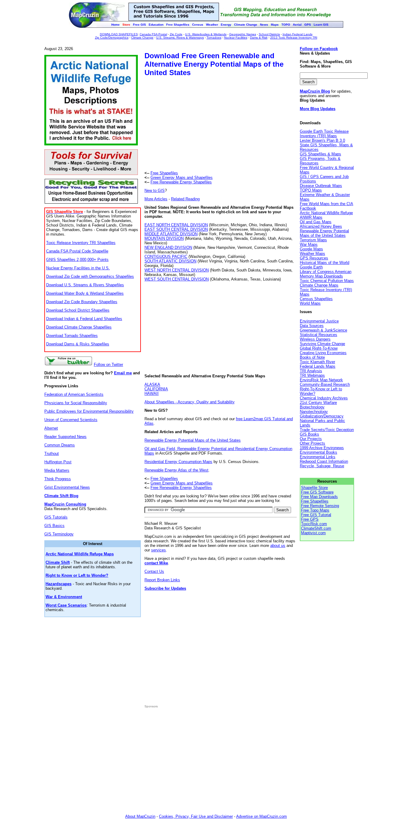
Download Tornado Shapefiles (72, 335)
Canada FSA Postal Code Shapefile (77, 251)
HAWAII (151, 393)
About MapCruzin (140, 816)
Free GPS (310, 519)
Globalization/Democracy (322, 416)
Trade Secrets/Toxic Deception (327, 429)
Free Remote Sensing (320, 505)
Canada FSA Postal (153, 34)
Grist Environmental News (67, 487)
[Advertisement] (195, 124)
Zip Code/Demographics (111, 37)
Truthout (51, 453)
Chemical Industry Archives (324, 398)
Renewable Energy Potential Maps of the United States (192, 440)
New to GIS (154, 190)
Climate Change (142, 37)
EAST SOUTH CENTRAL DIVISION (176, 229)
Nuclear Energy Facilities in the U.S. (78, 268)
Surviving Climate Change (322, 343)
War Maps (309, 244)
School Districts (269, 34)
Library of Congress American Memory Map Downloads (325, 273)
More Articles (155, 199)
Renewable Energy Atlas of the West (176, 470)
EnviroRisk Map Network (321, 380)
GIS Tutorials (56, 517)
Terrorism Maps (313, 240)
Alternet (51, 428)
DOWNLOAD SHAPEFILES (119, 34)
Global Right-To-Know (319, 348)
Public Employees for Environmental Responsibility (89, 411)
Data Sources (312, 325)
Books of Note (312, 357)
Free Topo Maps (315, 510)
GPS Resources (314, 258)
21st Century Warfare (318, 402)
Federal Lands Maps (317, 366)
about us (277, 545)
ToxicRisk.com (314, 524)
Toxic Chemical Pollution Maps (327, 280)
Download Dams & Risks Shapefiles (77, 344)
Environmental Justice (319, 321)
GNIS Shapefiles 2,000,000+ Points (77, 259)
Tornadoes (214, 37)
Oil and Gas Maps (315, 222)
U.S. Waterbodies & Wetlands (206, 34)
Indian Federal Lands (297, 34)
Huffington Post (57, 462)
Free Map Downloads (319, 496)
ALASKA (152, 384)
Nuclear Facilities (235, 37)
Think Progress (57, 479)
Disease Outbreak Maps (321, 185)
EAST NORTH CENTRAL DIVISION (176, 225)
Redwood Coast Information (324, 461)
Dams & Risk (259, 37)
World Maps (310, 303)
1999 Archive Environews (322, 448)
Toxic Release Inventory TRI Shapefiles (81, 242)
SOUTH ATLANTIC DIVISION (170, 261)
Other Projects (312, 443)
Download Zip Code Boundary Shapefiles (81, 302)
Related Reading (185, 199)
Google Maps (311, 249)
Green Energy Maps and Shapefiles (182, 177)
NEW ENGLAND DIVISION (168, 247)
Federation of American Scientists (73, 394)
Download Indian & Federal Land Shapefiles (84, 318)
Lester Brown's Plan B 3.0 (322, 140)
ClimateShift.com (316, 528)
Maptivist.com (313, 533)
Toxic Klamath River (317, 362)
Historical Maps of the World (324, 262)
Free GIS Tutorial (316, 514)
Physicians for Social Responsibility (75, 403)
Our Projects (311, 438)
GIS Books (309, 434)
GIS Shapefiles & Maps (320, 154)
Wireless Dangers (315, 339)
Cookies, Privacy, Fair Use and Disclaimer (196, 816)
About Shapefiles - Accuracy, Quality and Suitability (189, 402)
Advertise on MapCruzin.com (261, 816)
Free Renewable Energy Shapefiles (181, 182)
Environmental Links (317, 457)
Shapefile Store (314, 487)
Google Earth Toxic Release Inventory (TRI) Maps (324, 133)
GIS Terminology (59, 534)
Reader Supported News (65, 436)
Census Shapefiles (316, 299)
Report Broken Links (162, 580)
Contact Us (154, 571)
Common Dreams (59, 445)
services (158, 550)
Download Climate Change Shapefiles (79, 327)
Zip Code (176, 34)
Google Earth (311, 267)
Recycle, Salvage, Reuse (322, 466)
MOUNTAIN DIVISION (164, 238)
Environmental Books (318, 452)
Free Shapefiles (164, 173)
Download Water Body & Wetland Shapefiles (85, 293)
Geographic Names (242, 34)
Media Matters (56, 470)
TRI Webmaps (312, 375)
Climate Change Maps (319, 285)
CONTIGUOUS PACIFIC (165, 256)
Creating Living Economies (323, 353)
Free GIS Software (317, 492)
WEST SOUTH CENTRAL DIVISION (176, 279)
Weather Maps (312, 253)
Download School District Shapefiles (77, 310)
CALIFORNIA (156, 389)
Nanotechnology (314, 411)
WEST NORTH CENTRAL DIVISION (176, 270)
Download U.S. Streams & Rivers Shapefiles (85, 285)
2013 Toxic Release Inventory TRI (293, 37)
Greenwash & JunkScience (323, 330)
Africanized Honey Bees (321, 226)
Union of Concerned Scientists (70, 419)
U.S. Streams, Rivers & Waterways (180, 37)
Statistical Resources (318, 334)
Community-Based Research (325, 384)
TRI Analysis (311, 371)
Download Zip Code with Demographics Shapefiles (90, 276)
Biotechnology (312, 407)
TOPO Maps (311, 190)
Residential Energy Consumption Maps (178, 461)
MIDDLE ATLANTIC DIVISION (171, 234)
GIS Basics (54, 525)
